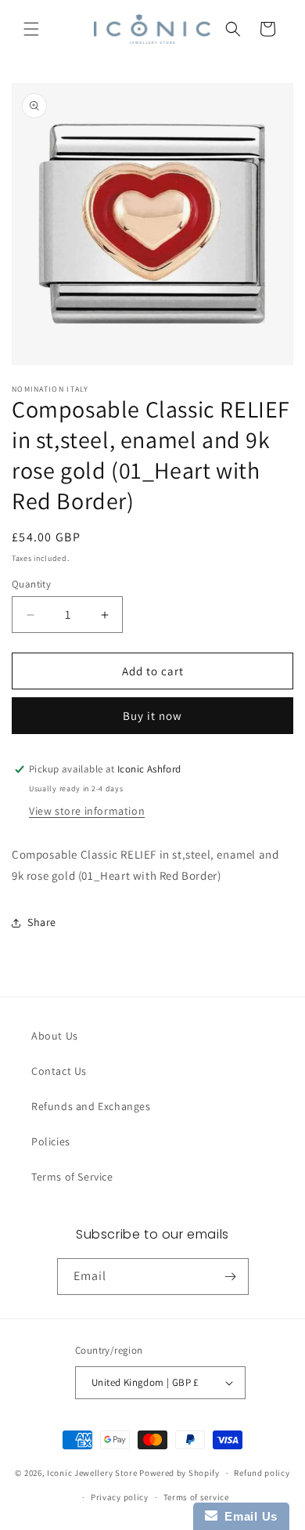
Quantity (31, 584)
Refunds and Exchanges (91, 1106)
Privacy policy (120, 1497)
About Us (54, 1036)
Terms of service (196, 1497)
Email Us (247, 1516)
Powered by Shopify (179, 1472)
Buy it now (152, 715)
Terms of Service (72, 1177)
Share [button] (41, 922)
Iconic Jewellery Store (92, 1472)
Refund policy (261, 1472)
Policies (50, 1141)
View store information (87, 811)
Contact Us (59, 1071)
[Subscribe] (231, 1276)
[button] (31, 29)
